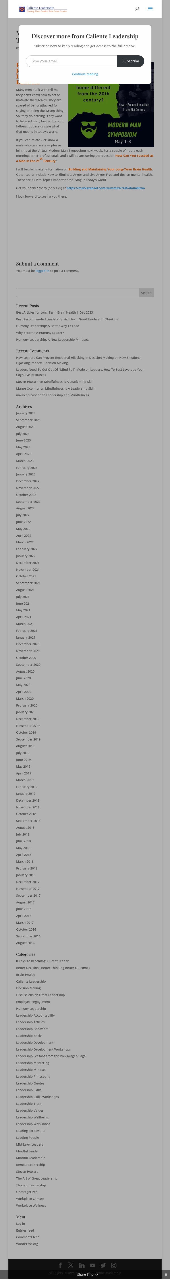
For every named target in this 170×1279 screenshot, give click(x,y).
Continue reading (85, 74)
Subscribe (130, 61)
